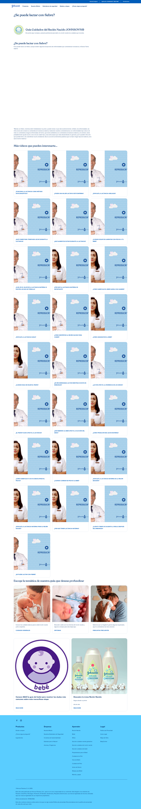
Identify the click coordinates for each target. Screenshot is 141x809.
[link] (94, 2)
